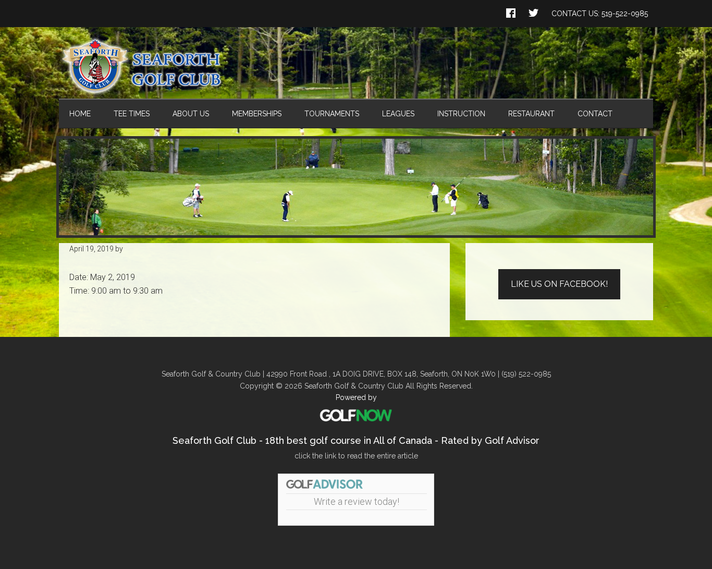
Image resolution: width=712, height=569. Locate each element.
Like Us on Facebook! (559, 284)
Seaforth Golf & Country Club (356, 66)
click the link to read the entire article (356, 456)
